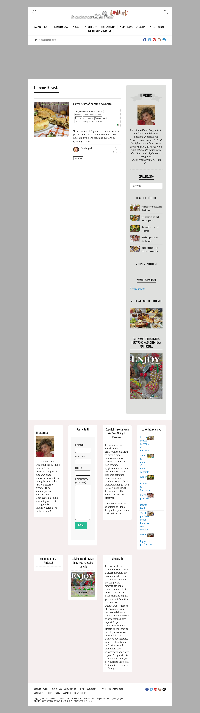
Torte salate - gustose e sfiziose (88, 121)
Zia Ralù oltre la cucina (133, 27)
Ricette (78, 115)
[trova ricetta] (137, 289)
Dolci (77, 27)
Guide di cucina (61, 27)
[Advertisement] (100, 62)
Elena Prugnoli (86, 148)
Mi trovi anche (80, 693)
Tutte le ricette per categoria (100, 27)
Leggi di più (78, 158)
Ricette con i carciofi (92, 115)
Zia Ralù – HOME (41, 27)
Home (36, 40)
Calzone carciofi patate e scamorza (92, 104)
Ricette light (158, 27)
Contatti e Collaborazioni (113, 688)
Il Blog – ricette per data (89, 688)
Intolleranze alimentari (99, 31)
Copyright (67, 693)
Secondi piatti (101, 118)
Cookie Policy (39, 693)
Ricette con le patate (84, 118)
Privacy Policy (54, 693)
